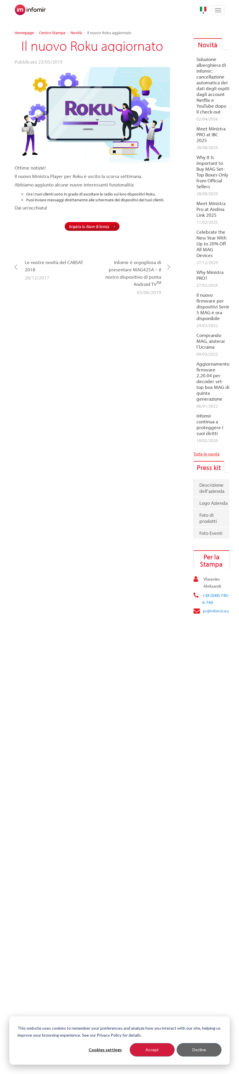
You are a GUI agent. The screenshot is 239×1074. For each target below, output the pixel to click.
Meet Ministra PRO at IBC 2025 (211, 134)
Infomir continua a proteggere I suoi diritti (209, 424)
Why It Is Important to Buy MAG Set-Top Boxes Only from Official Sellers (212, 171)
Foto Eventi (210, 533)
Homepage (24, 32)
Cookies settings (105, 1049)
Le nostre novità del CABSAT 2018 (54, 266)
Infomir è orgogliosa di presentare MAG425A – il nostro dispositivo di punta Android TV (133, 273)
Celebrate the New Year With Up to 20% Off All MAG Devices (211, 243)
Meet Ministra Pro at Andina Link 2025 (211, 209)
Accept (152, 1049)
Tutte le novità (206, 454)
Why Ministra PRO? (210, 275)
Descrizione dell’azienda (211, 488)
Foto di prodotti (208, 518)
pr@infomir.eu (216, 611)
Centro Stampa (52, 32)
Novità (76, 32)
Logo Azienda (213, 503)
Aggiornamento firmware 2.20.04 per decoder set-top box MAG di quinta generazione (212, 381)
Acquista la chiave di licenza (89, 226)
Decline (199, 1049)
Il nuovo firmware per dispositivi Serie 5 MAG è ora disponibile (212, 306)
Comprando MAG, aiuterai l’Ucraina (210, 341)
